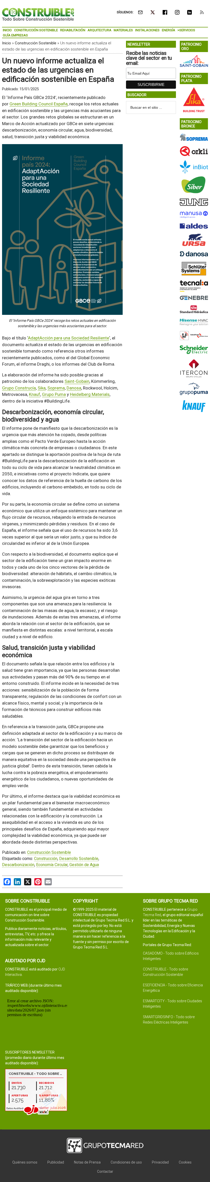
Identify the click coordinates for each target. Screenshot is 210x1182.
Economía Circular (52, 864)
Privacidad (160, 1162)
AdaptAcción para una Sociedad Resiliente (68, 337)
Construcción (45, 858)
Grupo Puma (54, 394)
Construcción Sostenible (35, 43)
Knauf (34, 394)
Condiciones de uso (126, 1162)
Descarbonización (18, 864)
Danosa (74, 387)
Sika (42, 387)
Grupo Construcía (19, 387)
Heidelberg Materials (90, 394)
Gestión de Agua (84, 864)
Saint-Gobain (77, 381)
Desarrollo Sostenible (78, 858)
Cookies (185, 1162)
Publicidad (55, 1162)
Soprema (56, 387)
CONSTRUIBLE (38, 14)
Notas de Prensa (87, 1162)
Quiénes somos (24, 1162)
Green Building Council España (38, 103)
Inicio (6, 43)
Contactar (105, 1171)
